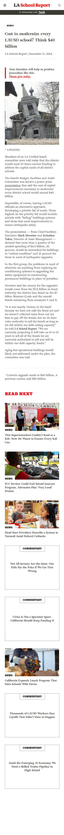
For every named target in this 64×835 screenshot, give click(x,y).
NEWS (10, 25)
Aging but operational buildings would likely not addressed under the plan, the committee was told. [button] (31, 364)
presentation (13, 185)
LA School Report (32, 5)
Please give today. (20, 76)
